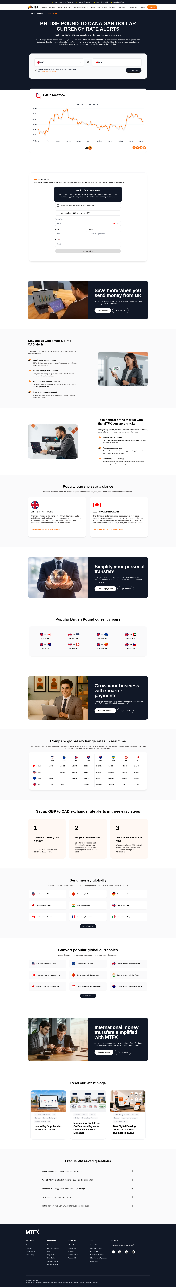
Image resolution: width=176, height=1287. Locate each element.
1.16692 (74, 778)
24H (78, 105)
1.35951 (74, 772)
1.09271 (124, 784)
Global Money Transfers (122, 1115)
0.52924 (86, 784)
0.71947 (86, 772)
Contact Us (72, 1248)
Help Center (51, 1255)
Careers (71, 1251)
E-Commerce (30, 1251)
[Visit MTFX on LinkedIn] (126, 1251)
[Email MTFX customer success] (133, 1251)
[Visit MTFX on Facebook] (113, 1251)
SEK (113, 760)
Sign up (152, 7)
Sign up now (120, 310)
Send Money (30, 1255)
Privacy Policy (94, 1245)
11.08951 (111, 778)
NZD (100, 760)
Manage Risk (95, 7)
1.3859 (51, 766)
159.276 (136, 772)
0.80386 (124, 772)
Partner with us (73, 1255)
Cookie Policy (94, 1261)
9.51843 (111, 772)
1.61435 (62, 766)
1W (82, 105)
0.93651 (124, 778)
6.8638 (110, 766)
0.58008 (124, 766)
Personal (52, 7)
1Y (90, 105)
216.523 (136, 784)
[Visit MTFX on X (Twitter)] (119, 1251)
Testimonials (72, 1258)
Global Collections (80, 7)
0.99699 (86, 766)
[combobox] (59, 62)
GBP (76, 760)
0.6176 (86, 778)
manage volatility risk (42, 386)
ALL (98, 105)
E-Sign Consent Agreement (98, 1258)
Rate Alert (40, 13)
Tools (49, 1245)
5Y (94, 105)
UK (54, 1115)
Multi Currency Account (129, 1118)
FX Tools (122, 7)
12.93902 (111, 784)
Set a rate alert (83, 182)
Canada (37, 1118)
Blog (48, 1251)
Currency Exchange (49, 1118)
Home (31, 13)
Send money (103, 310)
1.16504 (62, 772)
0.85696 (62, 784)
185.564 (136, 778)
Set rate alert (133, 70)
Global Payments (64, 7)
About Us (71, 1245)
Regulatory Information (97, 1255)
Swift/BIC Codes (52, 1261)
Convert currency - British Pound (45, 529)
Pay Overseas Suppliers (42, 1115)
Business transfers (105, 710)
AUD (88, 760)
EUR (64, 760)
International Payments (42, 1121)
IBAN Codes (51, 1258)
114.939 (136, 766)
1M (86, 105)
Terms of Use (94, 1251)
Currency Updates (53, 1248)
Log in (143, 7)
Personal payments (105, 589)
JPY (138, 760)
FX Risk (76, 1118)
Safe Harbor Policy (96, 1248)
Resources (133, 7)
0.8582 (51, 778)
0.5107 (98, 778)
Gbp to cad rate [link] (52, 13)
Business (44, 7)
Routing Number (52, 1264)
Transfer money (104, 1052)
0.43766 (99, 784)
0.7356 (51, 784)
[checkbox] (58, 205)
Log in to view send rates (49, 71)
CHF (126, 760)
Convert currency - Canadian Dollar (108, 529)
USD (52, 760)
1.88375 (74, 766)
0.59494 (99, 772)
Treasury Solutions (108, 7)
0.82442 (99, 766)
